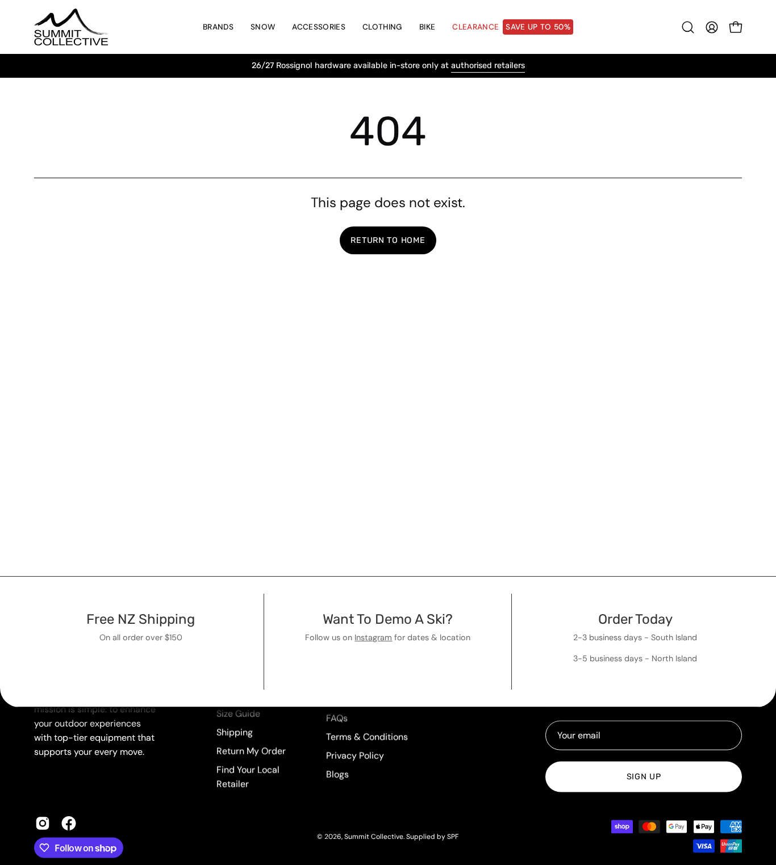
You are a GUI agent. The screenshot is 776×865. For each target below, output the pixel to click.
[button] (262, 27)
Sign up (644, 777)
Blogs (337, 774)
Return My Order (251, 751)
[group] (388, 66)
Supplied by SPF (432, 836)
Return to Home (388, 240)
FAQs (337, 718)
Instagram (373, 637)
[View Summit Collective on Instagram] (42, 823)
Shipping (234, 732)
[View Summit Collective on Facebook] (68, 823)
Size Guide (238, 714)
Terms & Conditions (367, 737)
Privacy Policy (355, 756)
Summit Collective (373, 836)
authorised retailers (488, 65)
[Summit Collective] (71, 27)
